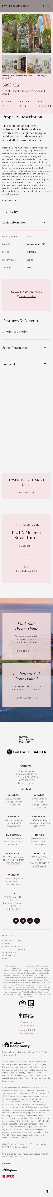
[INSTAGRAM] (30, 921)
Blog (20, 940)
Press (4, 958)
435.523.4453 (39, 866)
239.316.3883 (39, 844)
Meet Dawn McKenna (7, 942)
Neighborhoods (10, 952)
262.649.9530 (13, 844)
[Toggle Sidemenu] (48, 6)
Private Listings (9, 955)
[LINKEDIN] (23, 921)
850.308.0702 (14, 909)
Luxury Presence (26, 1025)
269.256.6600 (13, 863)
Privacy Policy (26, 1033)
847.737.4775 (39, 826)
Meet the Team (9, 946)
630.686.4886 (13, 826)
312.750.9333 (13, 805)
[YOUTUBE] (16, 921)
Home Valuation (24, 698)
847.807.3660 (13, 884)
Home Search (23, 651)
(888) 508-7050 (27, 780)
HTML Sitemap (22, 948)
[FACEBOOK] (37, 921)
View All (36, 65)
